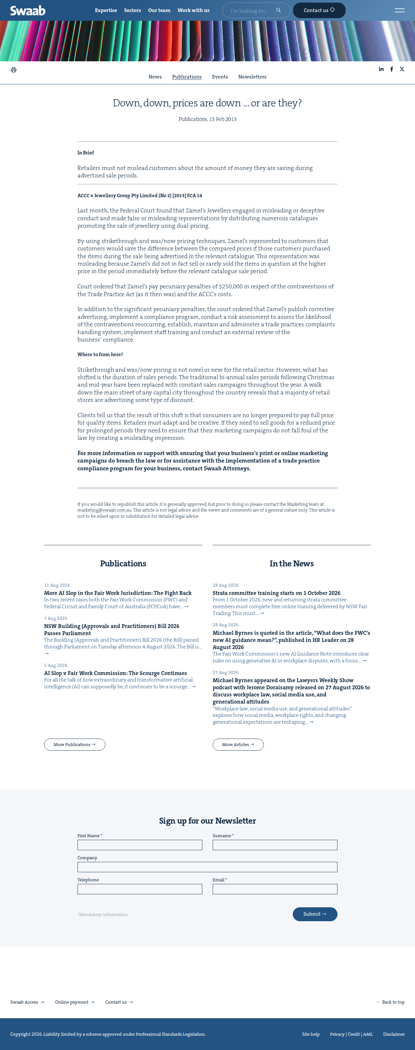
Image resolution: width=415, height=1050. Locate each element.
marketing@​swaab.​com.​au (104, 510)
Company (87, 858)
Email (218, 880)
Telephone (88, 880)
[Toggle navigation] (400, 10)
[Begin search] (278, 11)
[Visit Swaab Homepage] (27, 10)
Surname (222, 836)
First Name (88, 836)
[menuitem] (106, 10)
